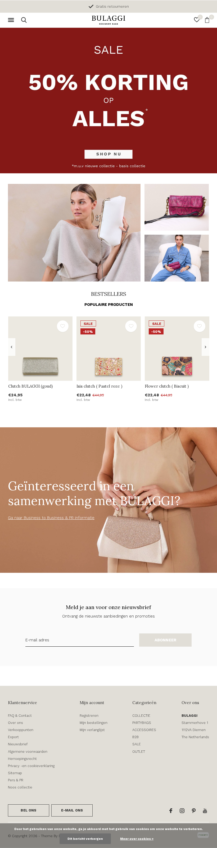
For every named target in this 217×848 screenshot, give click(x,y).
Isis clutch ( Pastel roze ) (99, 386)
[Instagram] (182, 811)
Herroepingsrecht (22, 759)
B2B (135, 737)
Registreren (89, 716)
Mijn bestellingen (93, 723)
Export (13, 737)
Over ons (15, 723)
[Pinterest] (194, 811)
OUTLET (138, 752)
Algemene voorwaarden (27, 752)
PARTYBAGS (141, 723)
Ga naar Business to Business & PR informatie (51, 517)
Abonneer (166, 640)
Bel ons (28, 810)
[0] (207, 20)
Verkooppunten (20, 730)
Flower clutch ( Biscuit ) (167, 386)
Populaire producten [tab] (108, 304)
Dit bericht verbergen (85, 839)
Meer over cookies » (136, 839)
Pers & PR (15, 780)
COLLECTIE (141, 716)
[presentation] (11, 347)
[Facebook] (170, 811)
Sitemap (15, 773)
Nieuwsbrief (18, 744)
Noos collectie (20, 787)
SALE (136, 744)
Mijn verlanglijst (92, 730)
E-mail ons (72, 810)
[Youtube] (205, 811)
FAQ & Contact (20, 716)
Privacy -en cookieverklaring (31, 766)
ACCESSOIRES (144, 730)
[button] (12, 20)
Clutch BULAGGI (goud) (30, 386)
